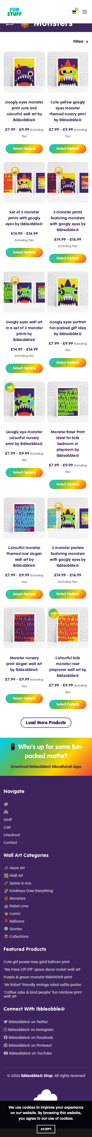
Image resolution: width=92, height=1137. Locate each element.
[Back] (10, 25)
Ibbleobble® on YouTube (30, 1053)
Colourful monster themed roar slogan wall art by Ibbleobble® (24, 557)
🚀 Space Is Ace (17, 883)
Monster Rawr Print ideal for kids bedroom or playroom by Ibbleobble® (68, 444)
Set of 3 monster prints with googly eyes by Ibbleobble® (24, 218)
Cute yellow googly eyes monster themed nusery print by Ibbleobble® (68, 111)
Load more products (46, 722)
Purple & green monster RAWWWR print (38, 977)
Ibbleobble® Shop (37, 1076)
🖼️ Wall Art (13, 876)
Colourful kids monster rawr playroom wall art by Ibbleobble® (67, 667)
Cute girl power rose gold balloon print (37, 962)
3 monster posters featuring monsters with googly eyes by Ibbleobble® (68, 557)
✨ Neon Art (14, 868)
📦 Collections (16, 937)
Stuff (8, 820)
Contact (10, 843)
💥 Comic (12, 914)
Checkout (12, 835)
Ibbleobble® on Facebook (30, 1038)
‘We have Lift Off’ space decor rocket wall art (42, 970)
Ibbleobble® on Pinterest (30, 1045)
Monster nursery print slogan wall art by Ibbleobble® (24, 664)
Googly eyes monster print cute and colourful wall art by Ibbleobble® (24, 111)
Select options (24, 148)
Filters (78, 42)
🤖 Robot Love (16, 906)
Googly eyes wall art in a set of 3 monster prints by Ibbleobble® (24, 331)
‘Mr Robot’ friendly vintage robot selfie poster (42, 985)
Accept (46, 1129)
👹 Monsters (15, 898)
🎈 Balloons (14, 921)
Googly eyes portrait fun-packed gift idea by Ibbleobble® (68, 328)
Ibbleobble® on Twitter (28, 1022)
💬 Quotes (13, 929)
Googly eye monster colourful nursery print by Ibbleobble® (24, 438)
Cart (7, 827)
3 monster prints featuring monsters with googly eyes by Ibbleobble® (68, 221)
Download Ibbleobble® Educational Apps (46, 767)
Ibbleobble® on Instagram (30, 1030)
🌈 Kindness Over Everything (28, 891)
